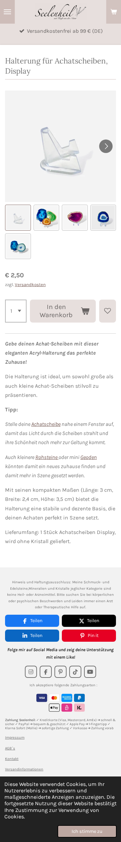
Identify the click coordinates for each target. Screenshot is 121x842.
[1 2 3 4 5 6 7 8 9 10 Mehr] (16, 311)
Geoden (88, 457)
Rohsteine (46, 457)
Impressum (15, 737)
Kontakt (11, 759)
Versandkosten (30, 284)
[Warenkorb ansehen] (113, 12)
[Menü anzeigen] (7, 12)
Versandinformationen (24, 769)
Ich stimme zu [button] (87, 831)
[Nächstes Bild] (106, 146)
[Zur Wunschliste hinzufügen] (107, 311)
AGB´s (10, 748)
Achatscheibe (46, 424)
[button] (18, 218)
